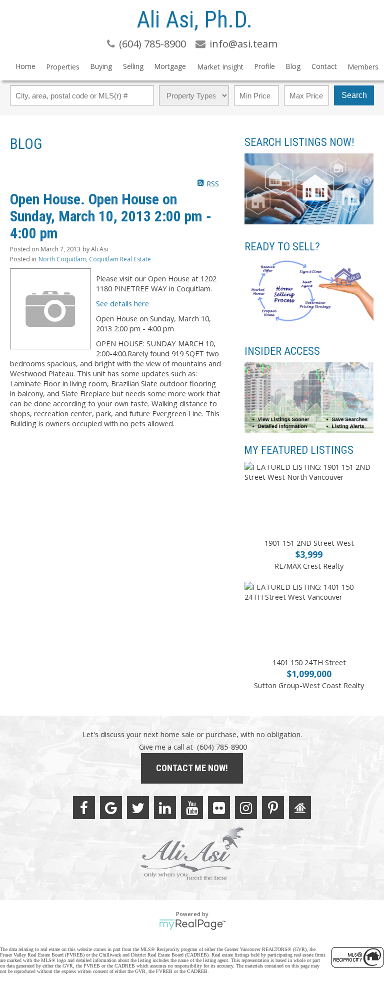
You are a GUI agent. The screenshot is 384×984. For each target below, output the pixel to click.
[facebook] (84, 807)
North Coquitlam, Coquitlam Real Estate (94, 259)
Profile (264, 66)
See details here (122, 303)
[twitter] (138, 807)
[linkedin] (165, 807)
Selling (133, 66)
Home (26, 66)
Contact (324, 66)
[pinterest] (273, 807)
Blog (293, 66)
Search (354, 95)
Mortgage (170, 66)
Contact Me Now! (192, 768)
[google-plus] (111, 807)
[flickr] (219, 807)
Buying (101, 66)
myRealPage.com (192, 925)
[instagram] (246, 807)
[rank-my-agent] (300, 807)
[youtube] (192, 807)
